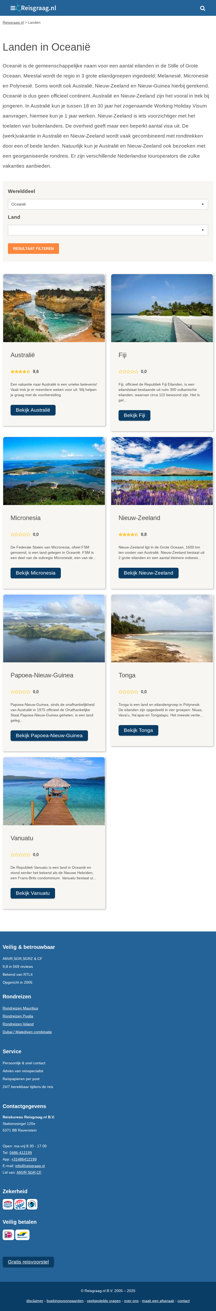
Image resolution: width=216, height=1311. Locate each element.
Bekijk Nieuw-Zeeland (148, 573)
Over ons (131, 1301)
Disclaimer (34, 1301)
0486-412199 (20, 1152)
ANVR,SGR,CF (29, 1172)
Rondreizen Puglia (18, 1016)
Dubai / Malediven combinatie (27, 1032)
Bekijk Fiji (134, 415)
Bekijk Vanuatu (33, 893)
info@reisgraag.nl (30, 1166)
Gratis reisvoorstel (28, 1262)
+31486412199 (24, 1159)
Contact (184, 1301)
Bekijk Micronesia (36, 573)
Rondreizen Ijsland (18, 1024)
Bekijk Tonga (138, 730)
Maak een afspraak (158, 1301)
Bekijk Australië (33, 410)
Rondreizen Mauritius (20, 1008)
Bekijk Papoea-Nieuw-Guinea (49, 735)
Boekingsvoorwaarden (65, 1301)
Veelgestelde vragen (104, 1301)
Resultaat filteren (33, 248)
